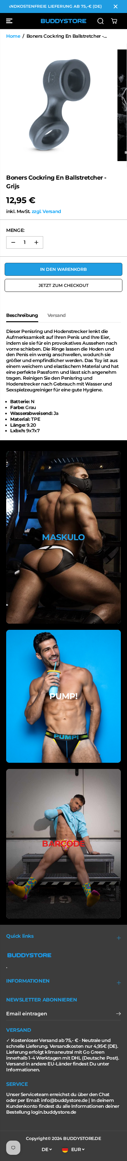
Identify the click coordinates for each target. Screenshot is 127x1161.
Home (13, 36)
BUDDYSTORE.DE (82, 1138)
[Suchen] (100, 21)
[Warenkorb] (114, 21)
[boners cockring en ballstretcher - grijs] (58, 105)
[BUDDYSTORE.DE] (63, 21)
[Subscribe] (118, 1014)
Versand (56, 315)
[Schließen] (115, 6)
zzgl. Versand (46, 211)
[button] (10, 21)
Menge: (15, 230)
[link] (63, 955)
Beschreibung (22, 315)
